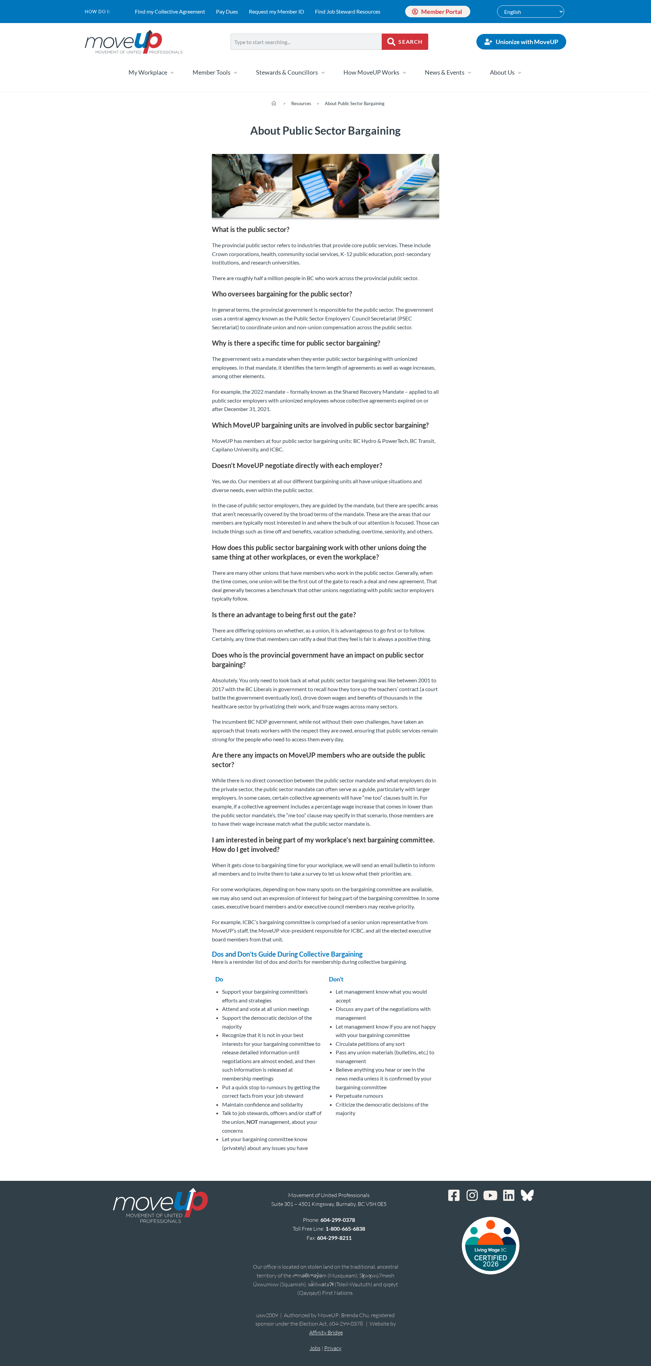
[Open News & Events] (469, 72)
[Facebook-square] (454, 1195)
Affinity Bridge (326, 1332)
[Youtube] (490, 1195)
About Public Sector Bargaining (354, 103)
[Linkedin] (509, 1195)
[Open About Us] (519, 72)
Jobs (315, 1348)
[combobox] (306, 42)
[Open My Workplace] (172, 72)
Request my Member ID (276, 11)
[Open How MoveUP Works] (404, 72)
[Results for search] (306, 54)
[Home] (274, 103)
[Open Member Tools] (235, 72)
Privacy (332, 1348)
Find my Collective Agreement (170, 11)
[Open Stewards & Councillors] (323, 72)
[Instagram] (472, 1195)
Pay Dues (227, 11)
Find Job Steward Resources (347, 11)
